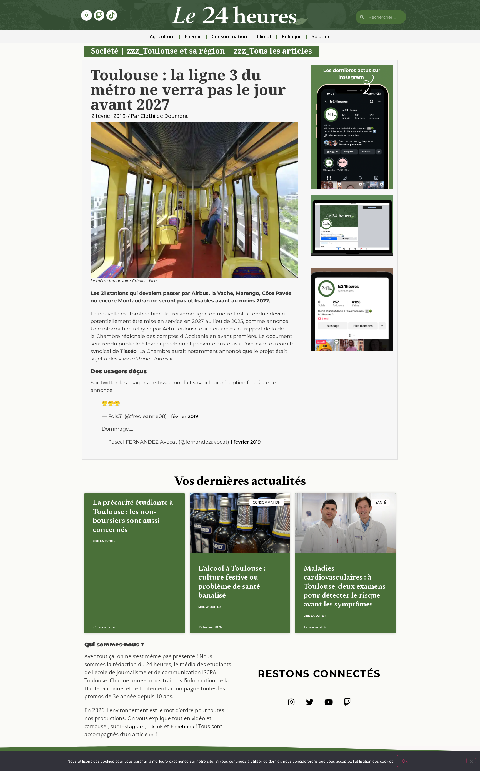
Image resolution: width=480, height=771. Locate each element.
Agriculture (162, 37)
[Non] (471, 760)
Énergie (193, 37)
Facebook (182, 726)
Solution (321, 37)
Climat (264, 37)
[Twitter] (310, 702)
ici (152, 734)
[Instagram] (86, 15)
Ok (405, 761)
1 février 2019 (183, 416)
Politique (292, 37)
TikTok (155, 726)
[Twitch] (99, 15)
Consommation (229, 37)
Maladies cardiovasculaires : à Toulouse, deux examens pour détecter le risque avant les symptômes (345, 587)
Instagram (132, 726)
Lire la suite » (104, 541)
